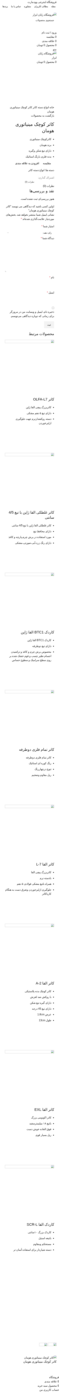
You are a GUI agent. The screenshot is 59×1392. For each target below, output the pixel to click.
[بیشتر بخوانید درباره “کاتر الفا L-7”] (50, 911)
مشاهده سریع (50, 449)
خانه (51, 107)
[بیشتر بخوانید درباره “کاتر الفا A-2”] (50, 1038)
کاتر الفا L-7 (45, 864)
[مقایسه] (50, 393)
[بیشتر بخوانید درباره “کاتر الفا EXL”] (50, 1153)
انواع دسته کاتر (40, 107)
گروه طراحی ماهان (24, 1353)
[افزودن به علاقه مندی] (50, 432)
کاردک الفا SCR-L (40, 1224)
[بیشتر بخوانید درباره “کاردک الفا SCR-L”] (50, 1267)
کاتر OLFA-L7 (43, 399)
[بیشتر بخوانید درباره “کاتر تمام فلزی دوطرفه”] (50, 792)
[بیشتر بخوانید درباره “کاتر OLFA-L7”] (50, 441)
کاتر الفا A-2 (45, 983)
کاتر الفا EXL (44, 1110)
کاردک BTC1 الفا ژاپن (37, 632)
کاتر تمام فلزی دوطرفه (36, 749)
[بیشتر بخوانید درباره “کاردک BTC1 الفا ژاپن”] (50, 678)
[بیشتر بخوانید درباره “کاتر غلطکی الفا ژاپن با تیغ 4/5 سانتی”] (50, 560)
